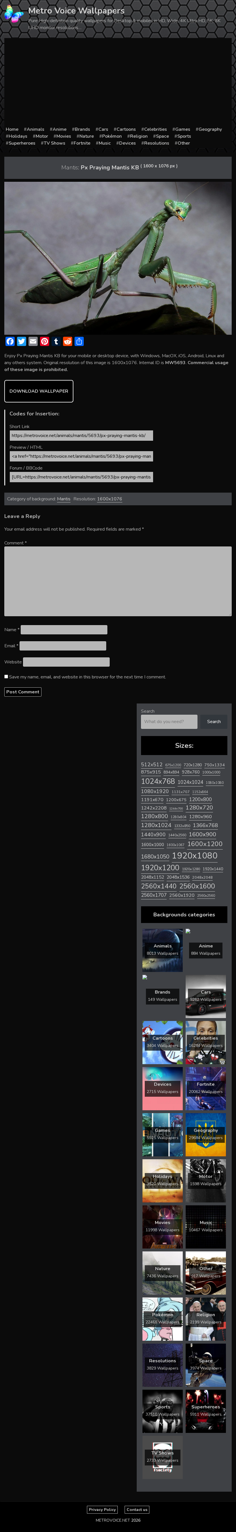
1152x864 (200, 792)
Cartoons (126, 129)
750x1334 (214, 765)
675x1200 (173, 765)
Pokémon (112, 136)
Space (162, 136)
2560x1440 (159, 886)
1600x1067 (175, 845)
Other (184, 143)
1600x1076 (109, 499)
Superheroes (22, 143)
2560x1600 (197, 886)
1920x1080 (195, 855)
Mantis (64, 499)
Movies (63, 136)
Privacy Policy (102, 1509)
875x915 (151, 772)
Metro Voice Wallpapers (76, 11)
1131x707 (181, 792)
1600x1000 (152, 844)
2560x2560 (206, 896)
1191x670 (152, 800)
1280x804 (178, 817)
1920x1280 (191, 869)
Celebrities (155, 129)
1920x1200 (160, 868)
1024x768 (158, 781)
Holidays (18, 136)
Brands (82, 129)
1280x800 (154, 816)
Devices (127, 143)
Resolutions (156, 143)
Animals (35, 129)
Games (182, 129)
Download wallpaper (38, 391)
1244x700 (176, 808)
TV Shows (54, 143)
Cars (103, 129)
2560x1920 (182, 895)
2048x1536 (178, 877)
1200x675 (176, 800)
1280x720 (199, 808)
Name (12, 630)
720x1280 (193, 765)
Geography (210, 129)
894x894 (171, 772)
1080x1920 (155, 791)
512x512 (152, 764)
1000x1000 (211, 772)
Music (105, 143)
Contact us (137, 1509)
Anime (59, 129)
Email (11, 646)
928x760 (191, 772)
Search (148, 711)
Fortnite (82, 143)
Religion (139, 136)
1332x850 (182, 825)
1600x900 (202, 834)
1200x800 (200, 799)
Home (12, 129)
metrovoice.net (113, 1520)
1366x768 (205, 825)
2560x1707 (154, 895)
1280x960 (200, 816)
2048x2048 (202, 877)
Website (13, 662)
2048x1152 (152, 877)
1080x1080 (215, 783)
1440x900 (153, 834)
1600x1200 (205, 843)
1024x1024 (190, 782)
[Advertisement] (118, 82)
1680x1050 (155, 856)
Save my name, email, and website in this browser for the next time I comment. (87, 677)
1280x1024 (156, 825)
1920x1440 (213, 869)
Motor (42, 136)
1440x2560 (177, 835)
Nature (86, 136)
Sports (184, 136)
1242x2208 (154, 808)
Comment (15, 543)
